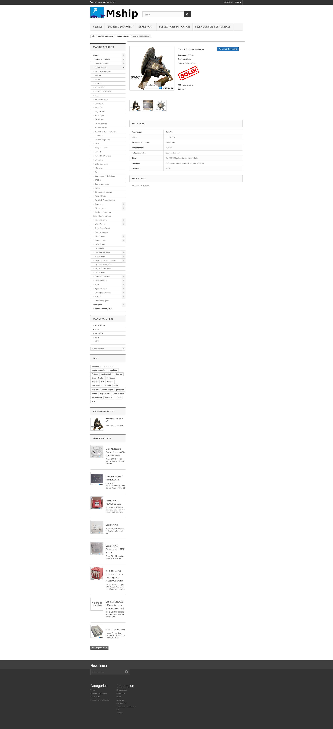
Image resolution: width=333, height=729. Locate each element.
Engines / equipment (120, 26)
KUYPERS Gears (101, 100)
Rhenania (98, 168)
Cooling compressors (103, 293)
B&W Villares (100, 244)
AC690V (108, 386)
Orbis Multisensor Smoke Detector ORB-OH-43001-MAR (115, 452)
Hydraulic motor (101, 289)
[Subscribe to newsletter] (126, 672)
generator (120, 390)
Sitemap (119, 713)
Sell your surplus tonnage (212, 26)
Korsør (97, 188)
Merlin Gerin (97, 397)
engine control (107, 374)
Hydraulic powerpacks (103, 264)
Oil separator (100, 272)
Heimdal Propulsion (102, 140)
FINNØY (98, 79)
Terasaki (95, 374)
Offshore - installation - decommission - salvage (102, 214)
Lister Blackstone (101, 164)
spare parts (108, 366)
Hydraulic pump (101, 220)
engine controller (98, 370)
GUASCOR (99, 104)
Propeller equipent (102, 301)
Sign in (238, 2)
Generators (99, 204)
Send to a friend (188, 85)
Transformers (100, 256)
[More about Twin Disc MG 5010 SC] (96, 424)
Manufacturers (103, 318)
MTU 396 (95, 390)
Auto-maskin (119, 393)
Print (184, 89)
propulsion (112, 370)
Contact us (228, 2)
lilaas (97, 329)
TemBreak (111, 378)
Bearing (119, 374)
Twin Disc (98, 108)
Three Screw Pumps (102, 228)
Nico (96, 172)
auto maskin (97, 386)
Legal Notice (121, 703)
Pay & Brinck (100, 112)
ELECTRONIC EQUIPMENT (106, 260)
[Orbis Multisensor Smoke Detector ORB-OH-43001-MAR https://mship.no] (96, 451)
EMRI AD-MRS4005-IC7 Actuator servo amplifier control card (115, 605)
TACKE (98, 180)
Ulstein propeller (101, 124)
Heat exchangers (101, 232)
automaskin (96, 366)
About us (120, 700)
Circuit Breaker (98, 378)
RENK (97, 144)
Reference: (182, 55)
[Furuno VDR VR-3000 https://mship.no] (96, 631)
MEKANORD (100, 87)
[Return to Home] (93, 36)
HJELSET (99, 136)
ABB (97, 337)
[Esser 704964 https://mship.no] (96, 527)
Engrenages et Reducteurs (105, 176)
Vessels (97, 26)
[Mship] (114, 13)
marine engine (107, 390)
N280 (116, 386)
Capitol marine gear (102, 184)
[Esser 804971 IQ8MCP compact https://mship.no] (96, 502)
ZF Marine (99, 160)
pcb (93, 401)
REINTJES (99, 120)
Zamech (98, 152)
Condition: (182, 59)
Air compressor (101, 208)
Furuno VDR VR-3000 (115, 629)
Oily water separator (102, 252)
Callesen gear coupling (103, 192)
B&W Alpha (99, 116)
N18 (102, 382)
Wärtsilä (95, 382)
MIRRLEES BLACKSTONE (105, 132)
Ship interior (99, 248)
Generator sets (100, 240)
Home (118, 697)
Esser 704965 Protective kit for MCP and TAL (115, 549)
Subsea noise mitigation (103, 309)
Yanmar (110, 382)
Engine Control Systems (104, 268)
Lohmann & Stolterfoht (103, 91)
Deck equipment (101, 281)
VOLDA (98, 75)
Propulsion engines (102, 63)
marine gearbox (123, 36)
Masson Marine (101, 128)
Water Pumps (100, 224)
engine (94, 393)
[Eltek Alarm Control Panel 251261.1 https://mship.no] (96, 478)
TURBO (98, 297)
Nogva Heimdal (101, 196)
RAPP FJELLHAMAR (103, 71)
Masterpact (109, 397)
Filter (97, 285)
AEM (97, 341)
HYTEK (98, 95)
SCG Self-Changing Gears (105, 200)
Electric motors (101, 236)
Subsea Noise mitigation (174, 26)
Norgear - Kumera (101, 148)
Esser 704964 (112, 525)
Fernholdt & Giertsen (103, 156)
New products (102, 438)
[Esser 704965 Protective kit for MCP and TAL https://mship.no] (96, 548)
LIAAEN (98, 83)
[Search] (187, 14)
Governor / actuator (102, 276)
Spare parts (146, 26)
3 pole (118, 397)
